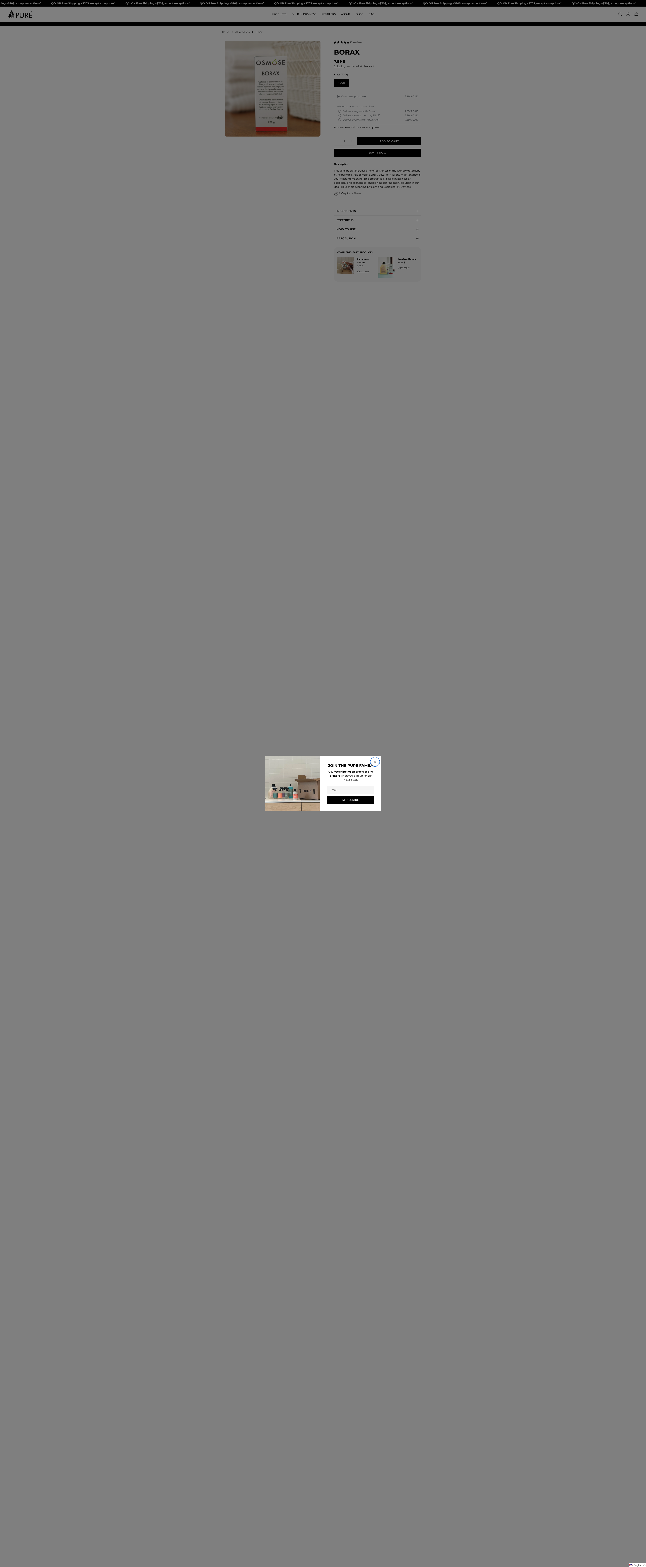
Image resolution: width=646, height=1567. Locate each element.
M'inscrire (350, 800)
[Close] (375, 762)
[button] (637, 1565)
